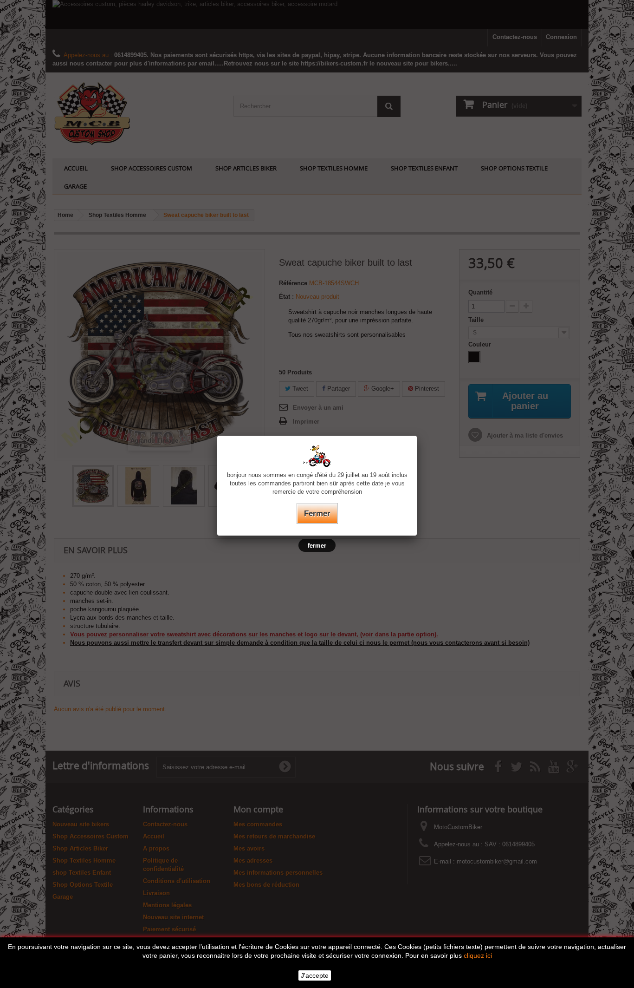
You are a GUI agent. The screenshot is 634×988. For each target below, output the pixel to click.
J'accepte (315, 975)
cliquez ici (478, 955)
